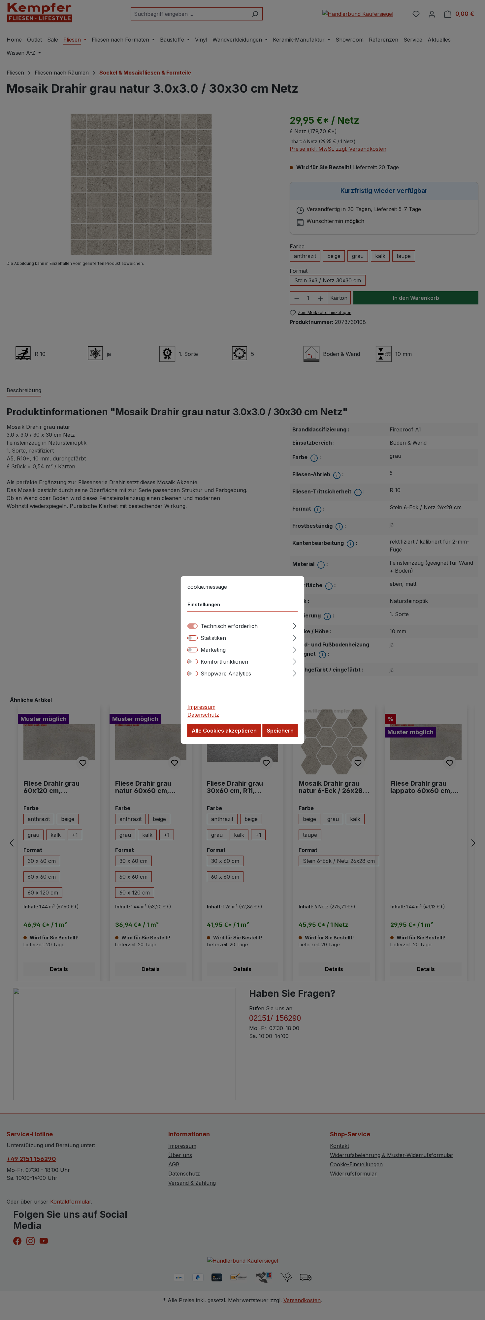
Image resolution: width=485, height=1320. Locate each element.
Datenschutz (203, 714)
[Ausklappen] (294, 625)
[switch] (192, 638)
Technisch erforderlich (229, 626)
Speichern (280, 730)
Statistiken (213, 638)
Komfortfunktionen (224, 661)
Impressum (201, 707)
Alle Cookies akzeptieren (224, 730)
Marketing (213, 649)
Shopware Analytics (226, 673)
